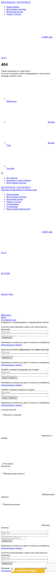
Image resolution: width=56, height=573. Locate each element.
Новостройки (13, 7)
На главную (12, 178)
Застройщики (13, 204)
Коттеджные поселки (16, 183)
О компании (12, 206)
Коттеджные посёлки (16, 9)
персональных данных (11, 345)
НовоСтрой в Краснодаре (18, 209)
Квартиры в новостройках (19, 180)
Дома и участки (14, 14)
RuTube (51, 122)
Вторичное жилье (15, 12)
